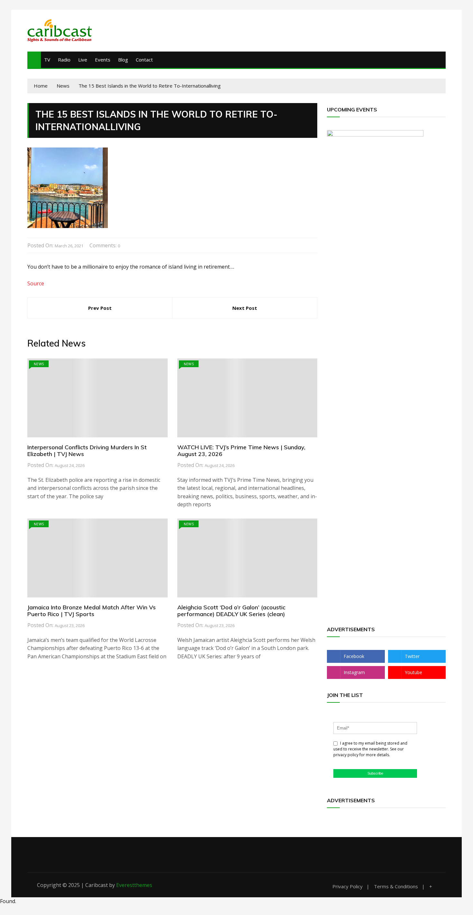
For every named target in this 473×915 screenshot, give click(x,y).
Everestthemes (134, 885)
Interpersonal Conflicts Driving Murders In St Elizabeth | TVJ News (87, 450)
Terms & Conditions (396, 886)
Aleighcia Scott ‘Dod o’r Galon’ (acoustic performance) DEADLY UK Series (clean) (231, 611)
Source (35, 283)
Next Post (244, 308)
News (39, 363)
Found (7, 901)
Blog (123, 59)
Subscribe (375, 773)
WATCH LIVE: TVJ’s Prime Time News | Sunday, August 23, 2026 (241, 450)
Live (82, 59)
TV (47, 59)
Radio (64, 59)
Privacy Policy (347, 886)
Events (102, 59)
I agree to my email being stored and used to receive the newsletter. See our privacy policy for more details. (370, 749)
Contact (144, 59)
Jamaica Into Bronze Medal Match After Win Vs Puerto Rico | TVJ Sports (91, 611)
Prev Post (100, 308)
